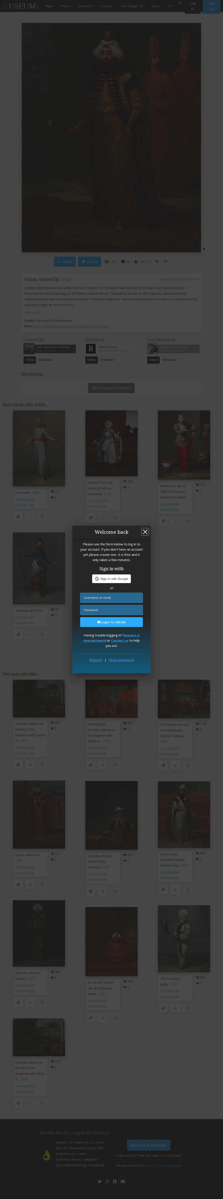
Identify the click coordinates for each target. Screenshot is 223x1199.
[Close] (145, 532)
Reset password (121, 660)
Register (95, 660)
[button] (111, 578)
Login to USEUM (113, 622)
